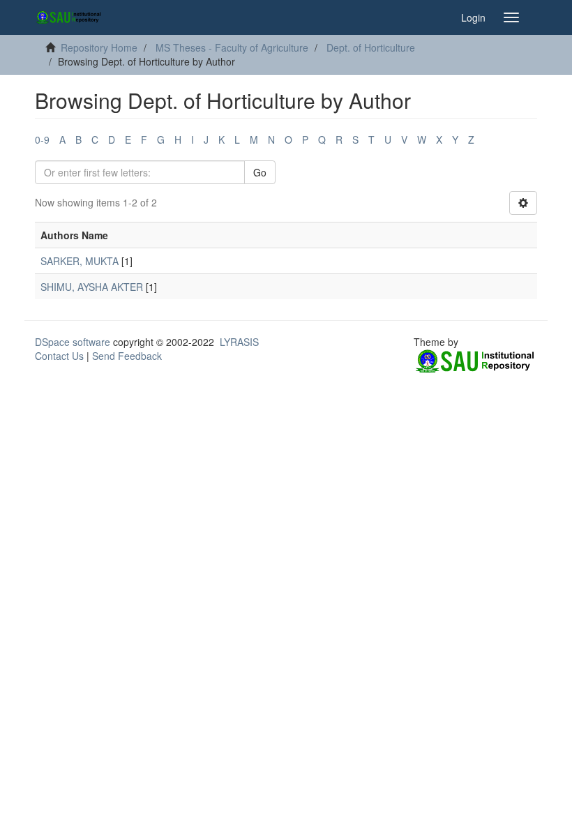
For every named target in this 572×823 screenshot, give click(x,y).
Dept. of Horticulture (370, 47)
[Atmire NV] (475, 361)
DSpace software (72, 342)
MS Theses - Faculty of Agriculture (232, 47)
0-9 (42, 139)
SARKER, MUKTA (79, 261)
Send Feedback (127, 356)
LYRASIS (239, 342)
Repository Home (99, 47)
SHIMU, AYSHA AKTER (91, 287)
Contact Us (59, 356)
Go (259, 172)
